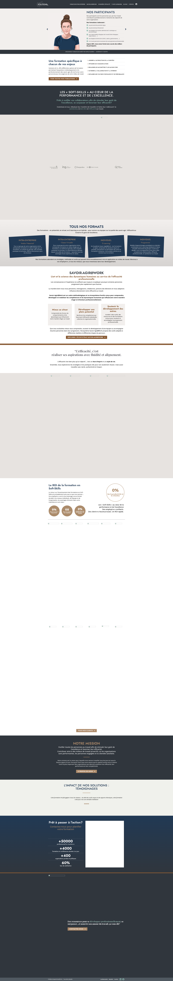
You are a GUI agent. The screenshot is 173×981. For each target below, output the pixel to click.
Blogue (125, 4)
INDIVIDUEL (106, 240)
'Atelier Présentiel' (27, 243)
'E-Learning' (106, 243)
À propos (131, 4)
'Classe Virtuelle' (67, 242)
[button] (47, 29)
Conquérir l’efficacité (104, 4)
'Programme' (145, 242)
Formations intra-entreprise (77, 4)
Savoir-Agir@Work (92, 4)
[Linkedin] (120, 979)
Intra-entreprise (27, 240)
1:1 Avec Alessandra (117, 4)
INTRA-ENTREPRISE (67, 239)
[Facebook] (123, 979)
